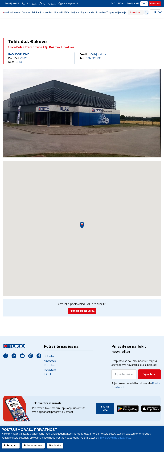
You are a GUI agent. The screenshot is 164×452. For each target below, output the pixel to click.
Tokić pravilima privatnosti (115, 437)
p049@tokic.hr (97, 54)
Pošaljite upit (12, 3)
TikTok (48, 374)
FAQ (66, 12)
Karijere (74, 12)
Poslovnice (14, 12)
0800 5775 (31, 3)
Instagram (50, 369)
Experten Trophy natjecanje (111, 12)
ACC (113, 3)
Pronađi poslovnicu (82, 310)
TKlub (121, 3)
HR (155, 12)
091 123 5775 (49, 3)
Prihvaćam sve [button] (33, 445)
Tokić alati (133, 3)
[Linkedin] (14, 355)
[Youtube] (22, 355)
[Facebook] (5, 355)
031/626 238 (93, 58)
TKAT (144, 3)
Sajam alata (87, 12)
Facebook (50, 360)
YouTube (49, 365)
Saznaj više (105, 408)
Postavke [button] (55, 445)
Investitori (135, 12)
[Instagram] (30, 355)
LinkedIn (49, 356)
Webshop (154, 3)
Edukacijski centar (42, 12)
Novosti (58, 12)
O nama (26, 12)
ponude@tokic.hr (70, 3)
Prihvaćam (10, 445)
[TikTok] (39, 355)
